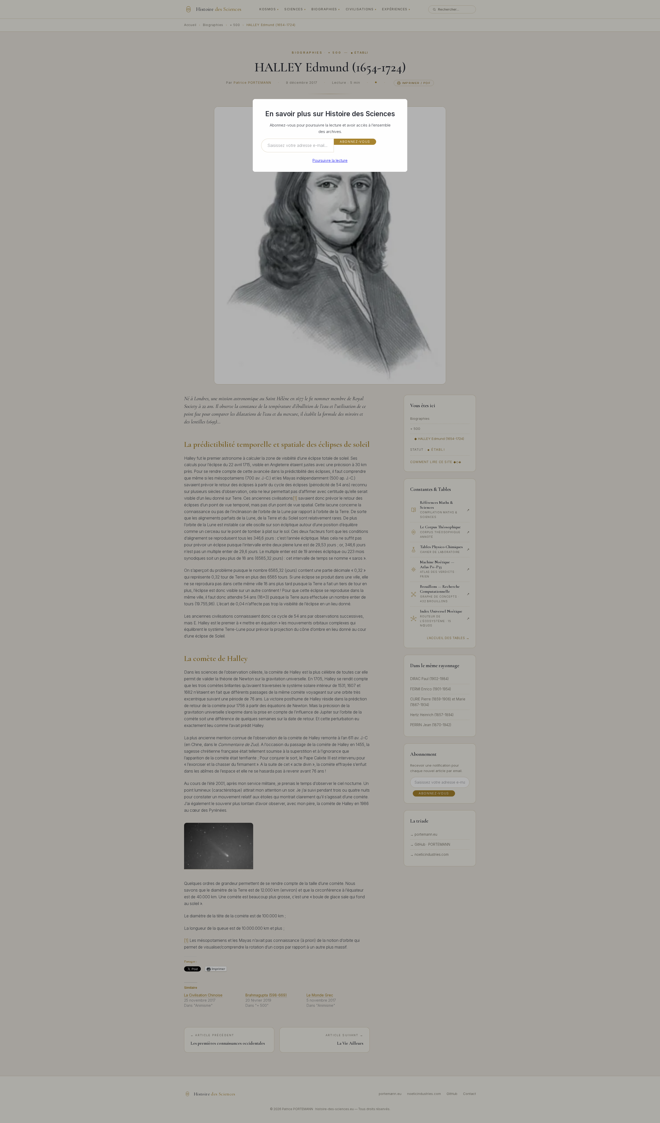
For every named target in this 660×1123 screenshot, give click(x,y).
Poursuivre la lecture (330, 160)
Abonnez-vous (355, 142)
